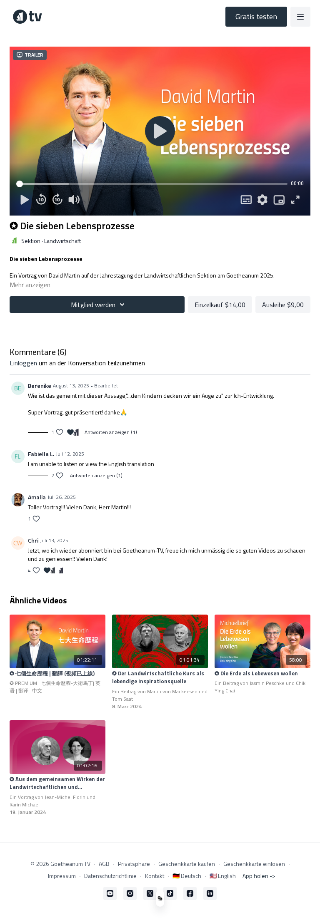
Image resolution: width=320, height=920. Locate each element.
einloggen (23, 363)
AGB (104, 863)
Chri (33, 540)
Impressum (62, 875)
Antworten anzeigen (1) (111, 432)
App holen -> (258, 875)
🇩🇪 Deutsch (186, 875)
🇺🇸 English (223, 875)
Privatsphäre (134, 863)
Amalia (37, 497)
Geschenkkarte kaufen (186, 863)
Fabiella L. (41, 453)
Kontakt (154, 875)
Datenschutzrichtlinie (110, 875)
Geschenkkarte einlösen (254, 863)
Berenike (39, 385)
